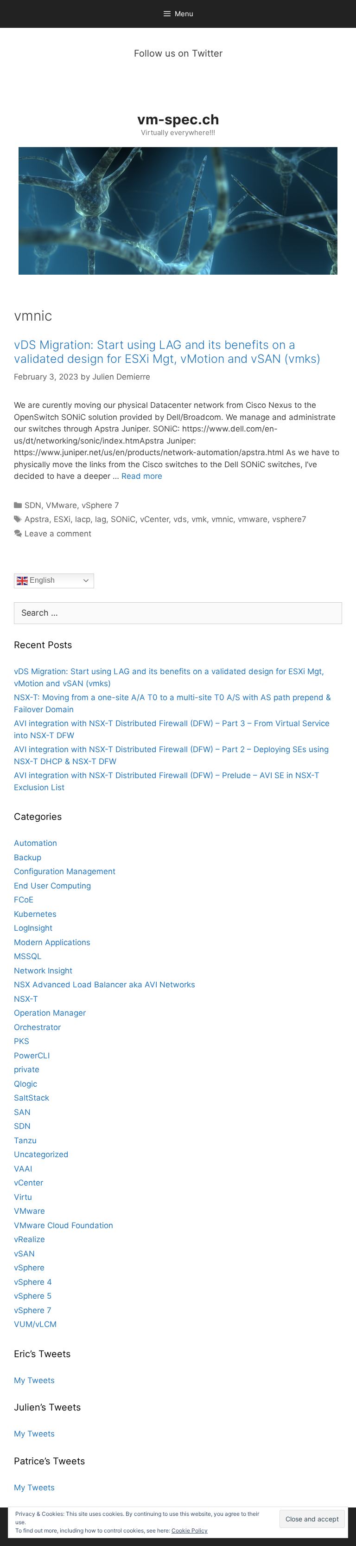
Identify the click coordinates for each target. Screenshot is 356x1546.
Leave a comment (58, 533)
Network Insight (43, 970)
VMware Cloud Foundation (63, 1225)
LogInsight (33, 928)
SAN (22, 1112)
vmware (252, 519)
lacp (82, 519)
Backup (27, 857)
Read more (141, 476)
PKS (21, 1041)
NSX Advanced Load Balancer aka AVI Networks (104, 984)
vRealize (29, 1239)
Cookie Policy (190, 1530)
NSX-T (26, 999)
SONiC (123, 519)
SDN (33, 505)
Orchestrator (37, 1027)
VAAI (23, 1168)
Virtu (23, 1197)
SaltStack (31, 1097)
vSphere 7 (100, 505)
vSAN (24, 1253)
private (26, 1069)
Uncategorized (41, 1154)
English (41, 580)
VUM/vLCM (35, 1324)
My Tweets (34, 1380)
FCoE (23, 899)
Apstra (37, 519)
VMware (61, 505)
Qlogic (25, 1084)
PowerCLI (32, 1055)
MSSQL (28, 956)
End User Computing (52, 885)
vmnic (222, 519)
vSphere (29, 1267)
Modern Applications (52, 942)
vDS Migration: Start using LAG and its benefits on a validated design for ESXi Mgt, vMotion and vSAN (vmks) (167, 352)
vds (180, 519)
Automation (35, 843)
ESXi (62, 519)
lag (100, 519)
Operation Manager (50, 1013)
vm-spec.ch (178, 119)
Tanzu (25, 1140)
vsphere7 (289, 519)
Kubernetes (35, 914)
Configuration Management (64, 871)
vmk (199, 519)
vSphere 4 (33, 1282)
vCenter (154, 519)
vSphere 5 (32, 1296)
